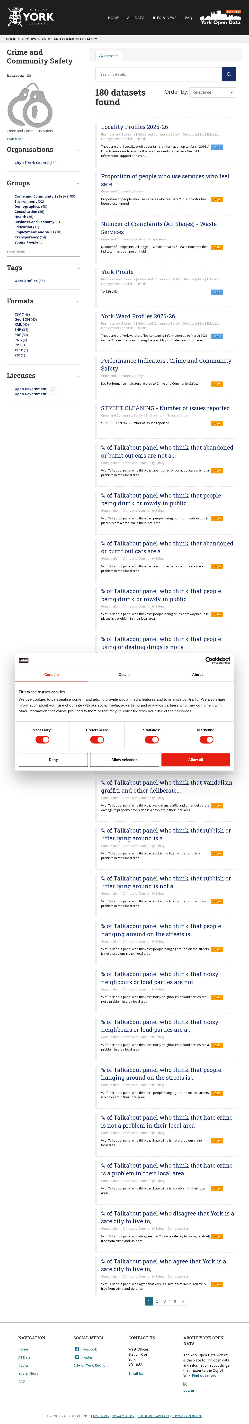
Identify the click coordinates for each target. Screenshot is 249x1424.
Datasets (110, 56)
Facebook (89, 1349)
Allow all (195, 760)
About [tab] (197, 674)
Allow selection (124, 760)
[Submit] (229, 74)
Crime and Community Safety (69, 39)
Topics (23, 1365)
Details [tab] (125, 674)
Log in (188, 1390)
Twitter (86, 1357)
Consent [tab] (51, 674)
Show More (16, 251)
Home (113, 17)
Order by (176, 91)
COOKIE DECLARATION (153, 1416)
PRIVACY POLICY (123, 1416)
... (170, 1299)
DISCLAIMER (101, 1416)
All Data (135, 17)
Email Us (135, 1373)
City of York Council (90, 1365)
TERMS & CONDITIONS (187, 1416)
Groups (29, 39)
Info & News (165, 17)
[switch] (97, 740)
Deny (53, 760)
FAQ (188, 17)
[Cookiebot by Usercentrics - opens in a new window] (209, 660)
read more (15, 139)
